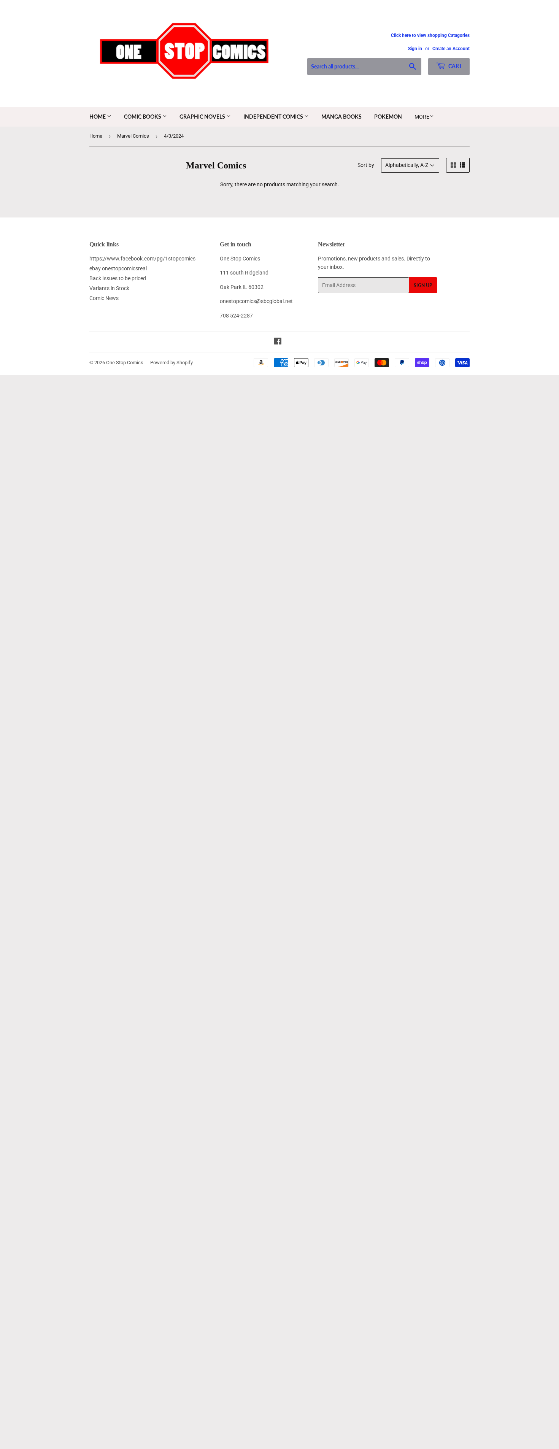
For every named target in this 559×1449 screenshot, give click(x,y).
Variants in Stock (109, 288)
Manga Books (341, 116)
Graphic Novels (202, 116)
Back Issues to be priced (117, 278)
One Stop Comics (124, 362)
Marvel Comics (133, 136)
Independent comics (273, 116)
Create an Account (451, 48)
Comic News (104, 298)
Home (98, 116)
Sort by (365, 165)
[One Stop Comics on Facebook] (278, 342)
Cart (454, 66)
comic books (143, 116)
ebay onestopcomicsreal (118, 268)
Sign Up (423, 285)
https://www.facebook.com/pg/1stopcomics (142, 259)
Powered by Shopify (171, 362)
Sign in (415, 48)
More (421, 117)
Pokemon (388, 116)
